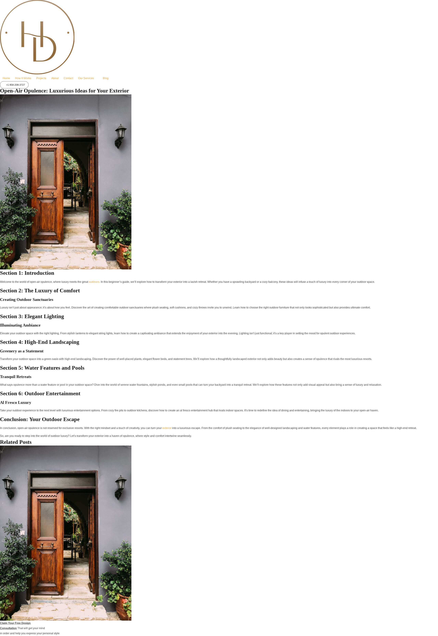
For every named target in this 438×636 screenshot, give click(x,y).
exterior (166, 428)
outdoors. (94, 281)
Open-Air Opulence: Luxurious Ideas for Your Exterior (64, 91)
